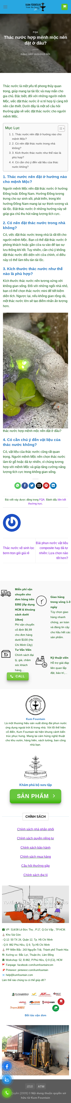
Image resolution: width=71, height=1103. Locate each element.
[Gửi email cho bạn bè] (39, 485)
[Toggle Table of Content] (59, 128)
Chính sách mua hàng (35, 856)
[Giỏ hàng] (64, 7)
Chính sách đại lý (35, 875)
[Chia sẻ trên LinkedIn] (53, 485)
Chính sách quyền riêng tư (35, 838)
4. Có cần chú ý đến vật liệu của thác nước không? (35, 164)
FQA (35, 32)
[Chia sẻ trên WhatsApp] (17, 485)
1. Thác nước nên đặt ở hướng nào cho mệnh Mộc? (37, 136)
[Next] (62, 904)
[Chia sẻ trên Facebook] (24, 485)
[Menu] (5, 7)
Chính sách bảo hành (35, 847)
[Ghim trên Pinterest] (46, 485)
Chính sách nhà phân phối (35, 829)
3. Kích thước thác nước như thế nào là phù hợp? (36, 155)
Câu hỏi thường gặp (35, 865)
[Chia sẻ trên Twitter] (32, 485)
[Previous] (8, 904)
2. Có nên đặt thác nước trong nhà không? (33, 146)
